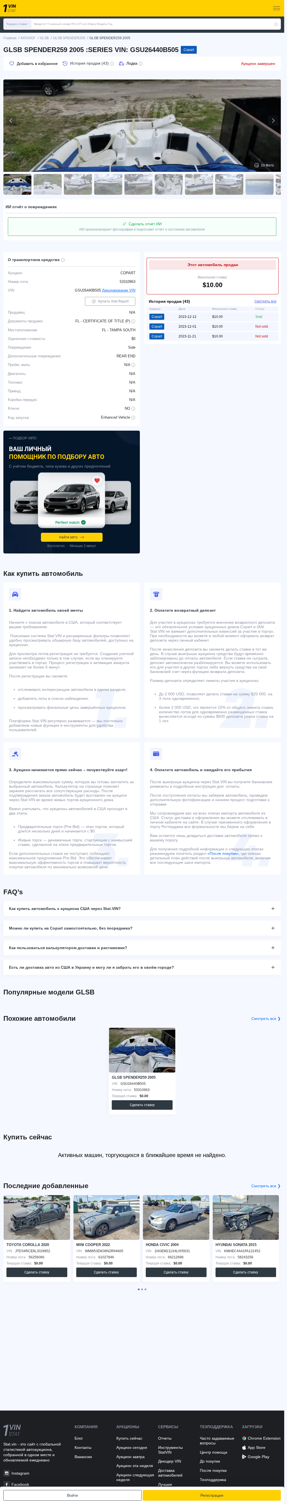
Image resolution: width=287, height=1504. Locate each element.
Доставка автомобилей (170, 1472)
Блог (79, 1438)
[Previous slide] (11, 121)
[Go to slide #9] (260, 184)
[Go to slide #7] (199, 184)
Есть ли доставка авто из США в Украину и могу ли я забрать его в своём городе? (91, 967)
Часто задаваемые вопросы (217, 1440)
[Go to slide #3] (78, 184)
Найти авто (68, 537)
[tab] (139, 1289)
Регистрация (211, 1495)
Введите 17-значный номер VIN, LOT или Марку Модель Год (73, 23)
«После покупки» (223, 853)
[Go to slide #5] (138, 184)
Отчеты (165, 1438)
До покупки (210, 1461)
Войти (72, 1495)
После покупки (213, 1470)
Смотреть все (265, 301)
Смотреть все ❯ (266, 1018)
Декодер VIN (169, 1461)
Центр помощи (213, 1452)
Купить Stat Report (113, 301)
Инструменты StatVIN (170, 1449)
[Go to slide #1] (17, 184)
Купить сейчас (129, 1438)
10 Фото (267, 165)
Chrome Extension (264, 1438)
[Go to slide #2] (48, 184)
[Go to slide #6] (169, 184)
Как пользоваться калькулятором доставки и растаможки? (68, 947)
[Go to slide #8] (229, 184)
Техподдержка (213, 1479)
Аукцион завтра (130, 1456)
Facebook (20, 1484)
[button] (17, 24)
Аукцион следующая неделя (135, 1477)
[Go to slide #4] (108, 184)
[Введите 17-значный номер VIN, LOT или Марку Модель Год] (276, 24)
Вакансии (83, 1456)
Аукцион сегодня (131, 1447)
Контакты (83, 1447)
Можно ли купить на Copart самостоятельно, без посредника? (71, 928)
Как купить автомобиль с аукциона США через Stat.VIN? (65, 908)
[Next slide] (273, 121)
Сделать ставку (142, 1105)
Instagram (20, 1473)
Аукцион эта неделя (134, 1465)
